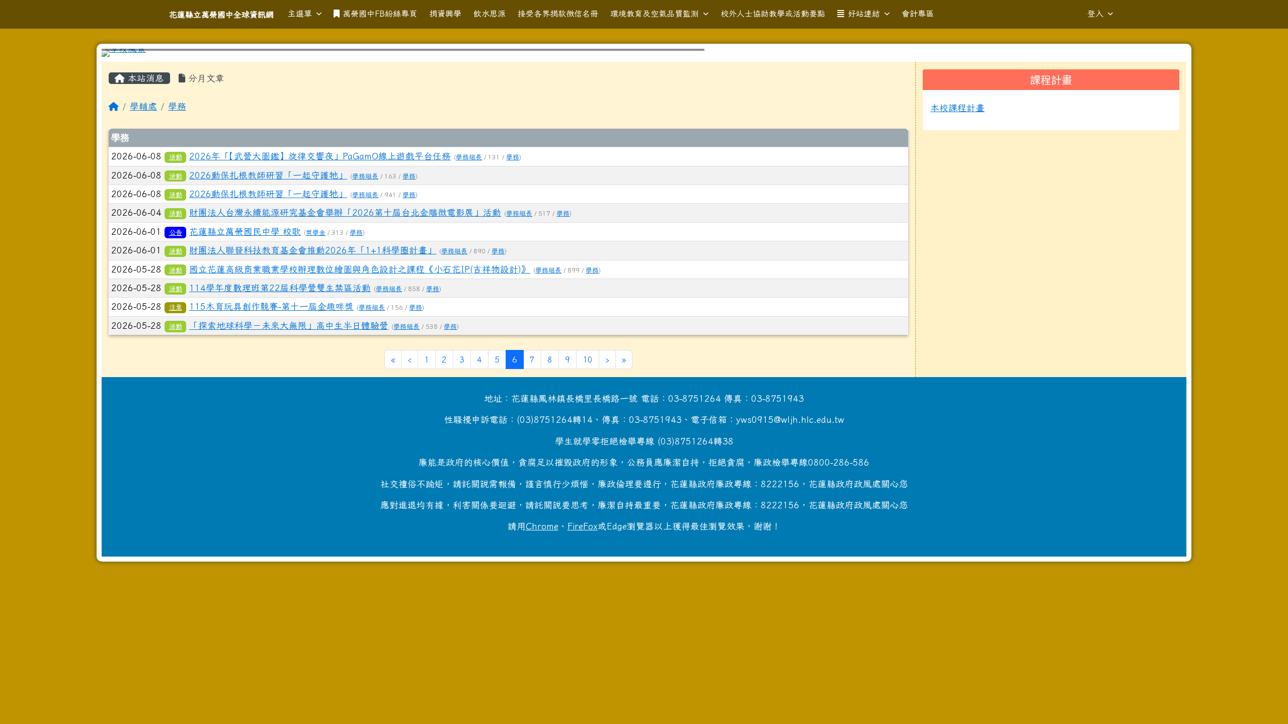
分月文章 (204, 78)
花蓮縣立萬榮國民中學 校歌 (245, 231)
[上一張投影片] (126, 55)
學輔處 (143, 106)
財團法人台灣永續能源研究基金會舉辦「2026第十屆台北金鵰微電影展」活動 (345, 212)
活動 (175, 156)
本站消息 (144, 78)
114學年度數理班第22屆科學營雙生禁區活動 (280, 288)
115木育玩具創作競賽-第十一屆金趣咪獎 (271, 306)
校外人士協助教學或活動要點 (772, 14)
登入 (1095, 14)
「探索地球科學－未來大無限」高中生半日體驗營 (288, 325)
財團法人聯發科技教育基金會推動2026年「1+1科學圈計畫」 (312, 250)
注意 (175, 307)
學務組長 (469, 157)
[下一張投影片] (1162, 55)
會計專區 (918, 14)
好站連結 (864, 14)
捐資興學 (445, 14)
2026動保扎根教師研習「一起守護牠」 (268, 175)
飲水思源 (489, 14)
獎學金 (316, 232)
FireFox (583, 526)
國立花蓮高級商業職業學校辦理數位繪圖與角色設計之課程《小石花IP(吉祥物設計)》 (359, 269)
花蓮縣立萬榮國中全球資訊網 (221, 15)
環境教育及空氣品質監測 (654, 14)
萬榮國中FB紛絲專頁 (380, 14)
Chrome (542, 526)
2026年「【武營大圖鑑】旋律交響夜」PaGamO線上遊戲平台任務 (320, 156)
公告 (175, 232)
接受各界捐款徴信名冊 (558, 14)
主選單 (300, 14)
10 (588, 359)
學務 (177, 106)
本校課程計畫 (957, 108)
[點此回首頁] (644, 53)
